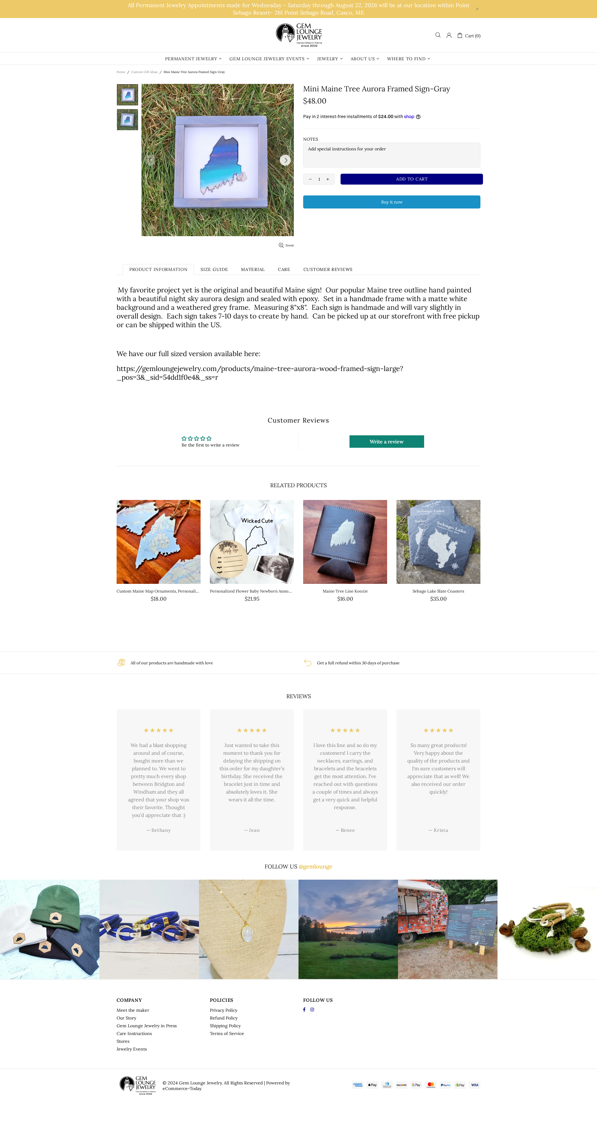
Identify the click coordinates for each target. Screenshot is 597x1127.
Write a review (387, 441)
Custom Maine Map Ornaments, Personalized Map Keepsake (159, 591)
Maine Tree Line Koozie (345, 591)
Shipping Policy (225, 1026)
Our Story (126, 1018)
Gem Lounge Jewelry (298, 35)
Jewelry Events (132, 1049)
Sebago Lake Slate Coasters (438, 591)
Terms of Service (227, 1033)
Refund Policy (224, 1018)
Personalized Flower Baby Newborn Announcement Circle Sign (252, 591)
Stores (123, 1041)
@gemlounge (315, 866)
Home (121, 72)
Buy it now (392, 202)
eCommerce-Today (182, 1088)
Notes (310, 139)
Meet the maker (133, 1010)
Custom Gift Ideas (144, 72)
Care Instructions (134, 1033)
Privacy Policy (223, 1010)
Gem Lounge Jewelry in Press (147, 1026)
